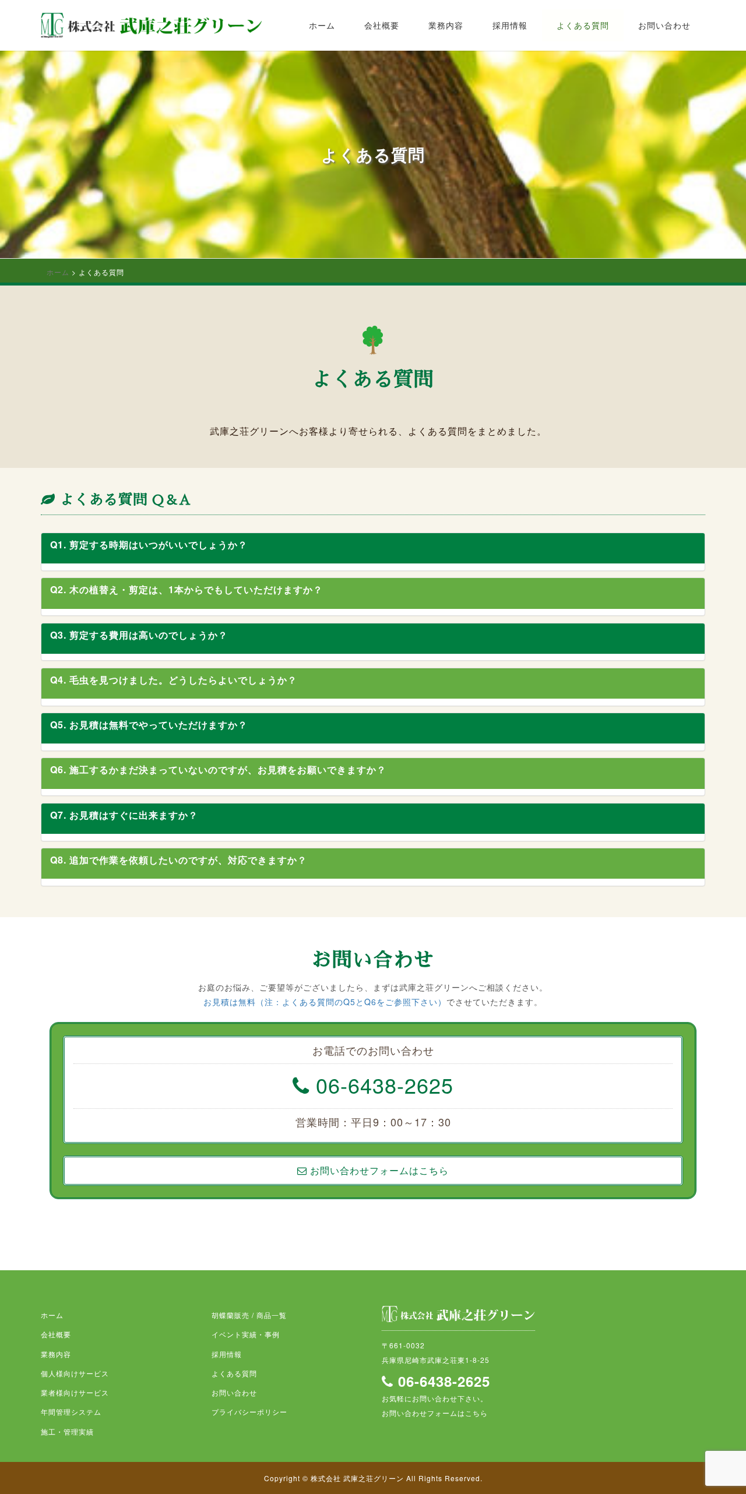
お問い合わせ (664, 25)
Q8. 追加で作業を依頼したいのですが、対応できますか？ (178, 859)
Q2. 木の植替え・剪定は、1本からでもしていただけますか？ (186, 589)
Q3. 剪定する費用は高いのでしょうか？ (139, 635)
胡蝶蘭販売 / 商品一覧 (249, 1315)
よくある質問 (583, 25)
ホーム (322, 25)
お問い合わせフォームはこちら (435, 1413)
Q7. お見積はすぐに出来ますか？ (124, 815)
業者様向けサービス (75, 1392)
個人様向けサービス (75, 1373)
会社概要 (381, 25)
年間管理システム (71, 1412)
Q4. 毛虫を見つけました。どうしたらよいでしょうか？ (173, 679)
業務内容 (445, 25)
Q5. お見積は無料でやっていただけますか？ (149, 724)
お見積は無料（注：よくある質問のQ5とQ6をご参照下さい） (324, 1001)
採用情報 (509, 25)
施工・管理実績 (67, 1431)
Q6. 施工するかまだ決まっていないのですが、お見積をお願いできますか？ (218, 769)
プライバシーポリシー (249, 1412)
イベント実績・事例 (246, 1334)
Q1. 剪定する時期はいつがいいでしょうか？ (149, 544)
